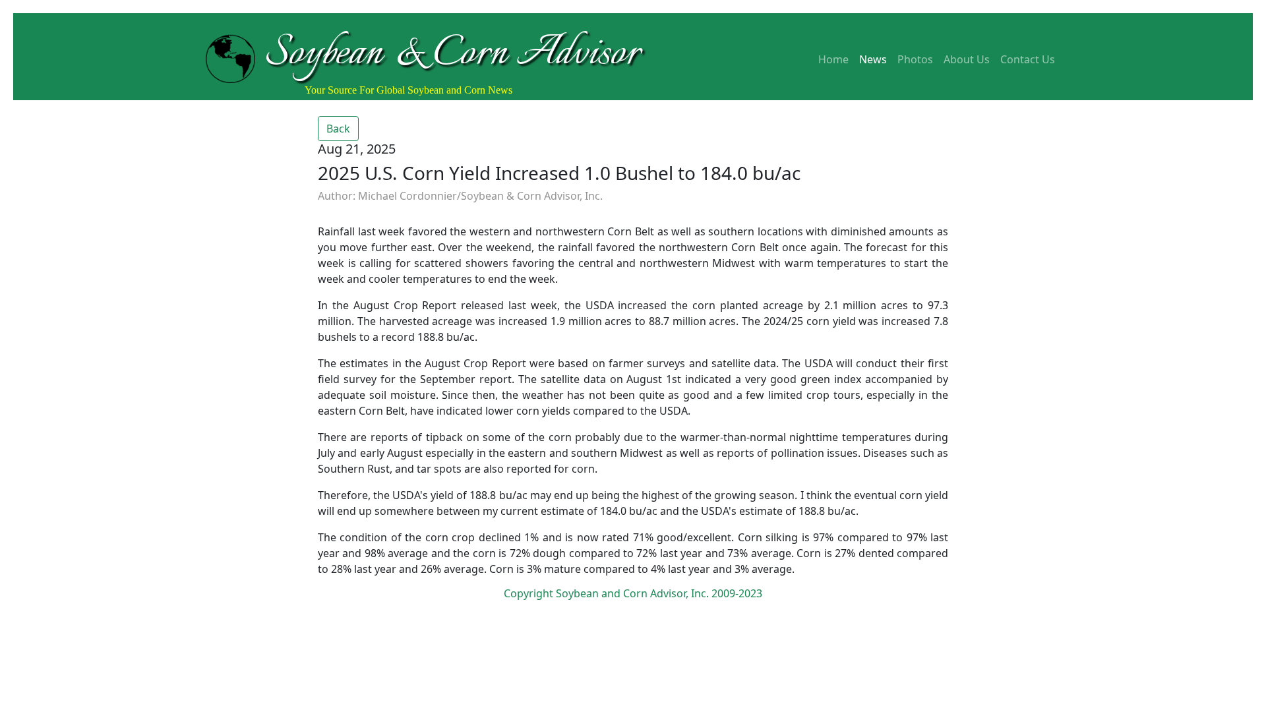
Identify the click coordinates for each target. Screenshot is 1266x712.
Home (833, 59)
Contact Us (1027, 59)
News (873, 59)
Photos (915, 59)
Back (338, 128)
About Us (967, 59)
